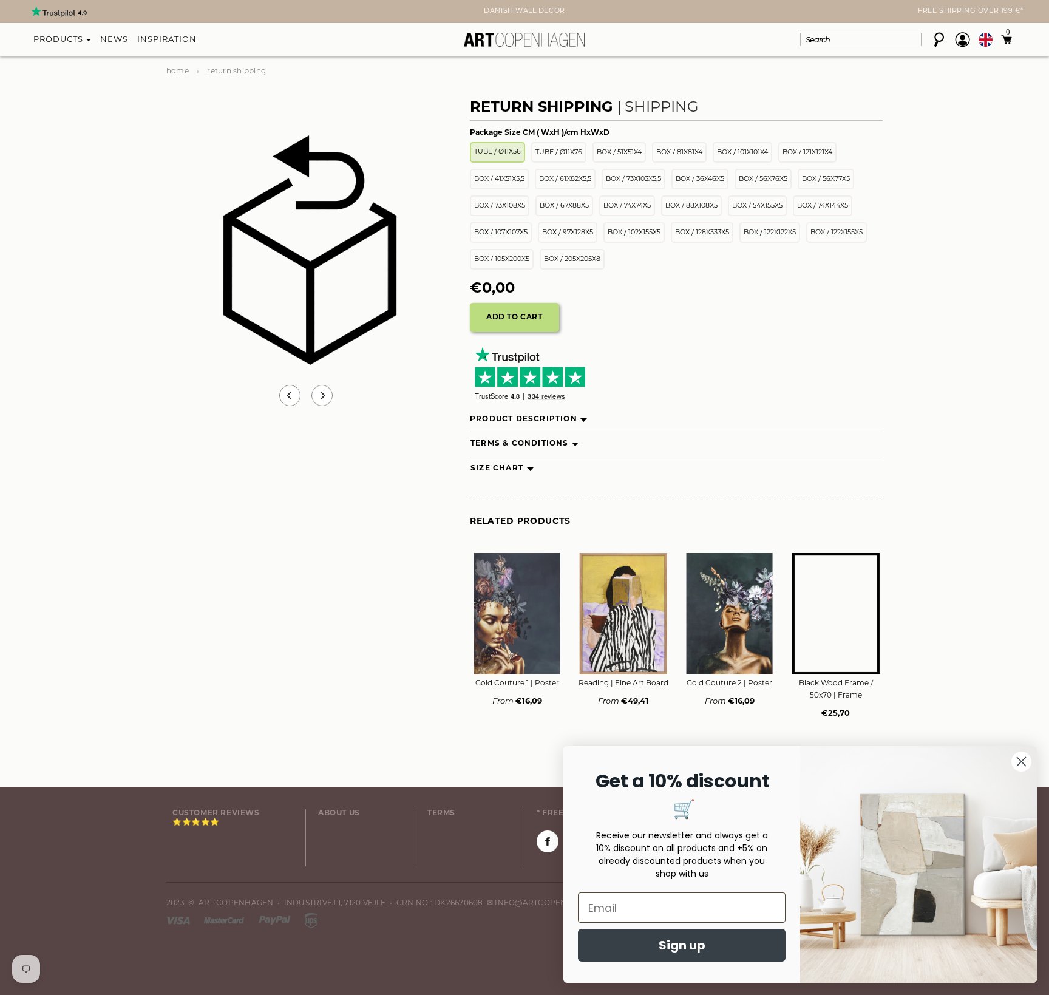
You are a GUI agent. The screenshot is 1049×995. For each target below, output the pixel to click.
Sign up (682, 945)
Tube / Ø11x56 (497, 152)
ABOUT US (339, 813)
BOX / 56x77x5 (826, 179)
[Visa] (179, 920)
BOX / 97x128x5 (567, 232)
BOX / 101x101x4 (742, 152)
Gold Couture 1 (517, 683)
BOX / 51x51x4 (619, 152)
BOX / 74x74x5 (627, 206)
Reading (623, 683)
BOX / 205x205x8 (572, 259)
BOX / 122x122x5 (770, 232)
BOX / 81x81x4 (679, 152)
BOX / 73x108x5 (499, 206)
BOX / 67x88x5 (564, 206)
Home (177, 71)
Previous (289, 395)
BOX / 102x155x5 (634, 232)
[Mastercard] (225, 920)
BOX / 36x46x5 (700, 179)
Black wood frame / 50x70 (836, 689)
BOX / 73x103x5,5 (633, 179)
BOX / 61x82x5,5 (565, 179)
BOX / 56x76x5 (763, 179)
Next (174, 13)
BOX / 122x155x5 (836, 232)
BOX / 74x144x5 (822, 206)
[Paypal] (276, 920)
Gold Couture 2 (729, 683)
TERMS (441, 813)
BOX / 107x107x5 (501, 232)
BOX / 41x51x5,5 (499, 179)
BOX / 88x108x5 (691, 206)
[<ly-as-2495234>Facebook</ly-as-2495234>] (547, 841)
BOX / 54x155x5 (757, 206)
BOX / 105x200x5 (501, 259)
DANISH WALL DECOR (524, 11)
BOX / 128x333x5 (702, 232)
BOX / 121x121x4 (807, 152)
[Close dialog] (1021, 761)
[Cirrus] (311, 920)
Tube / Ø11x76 (558, 152)
